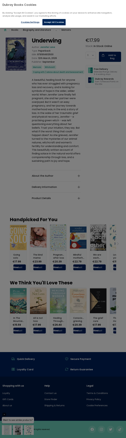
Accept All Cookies (54, 22)
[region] (63, 14)
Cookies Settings (30, 22)
